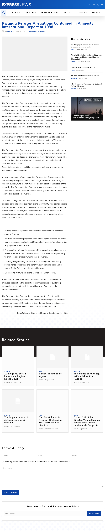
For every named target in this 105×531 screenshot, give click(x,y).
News (31, 31)
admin (9, 31)
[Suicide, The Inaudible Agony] (52, 357)
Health (73, 88)
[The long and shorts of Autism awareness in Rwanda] (18, 401)
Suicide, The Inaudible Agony (83, 67)
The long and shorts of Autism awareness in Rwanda (16, 420)
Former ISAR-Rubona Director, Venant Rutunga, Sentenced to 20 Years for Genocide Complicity (87, 421)
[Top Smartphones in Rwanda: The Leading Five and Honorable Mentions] (52, 401)
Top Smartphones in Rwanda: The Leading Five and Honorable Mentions (50, 421)
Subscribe (94, 514)
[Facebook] (90, 4)
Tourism (74, 78)
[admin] (3, 31)
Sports (73, 61)
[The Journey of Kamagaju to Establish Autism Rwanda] (87, 357)
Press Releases (39, 31)
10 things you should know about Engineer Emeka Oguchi (84, 46)
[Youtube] (102, 4)
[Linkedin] (94, 4)
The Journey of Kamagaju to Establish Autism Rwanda (86, 85)
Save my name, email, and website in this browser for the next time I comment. (38, 461)
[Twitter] (98, 4)
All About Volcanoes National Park (85, 75)
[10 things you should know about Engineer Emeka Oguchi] (18, 357)
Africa (73, 49)
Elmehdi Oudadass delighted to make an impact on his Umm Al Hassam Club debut (86, 57)
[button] (3, 13)
